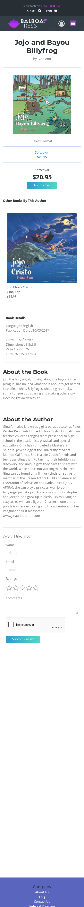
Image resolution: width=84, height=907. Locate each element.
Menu (74, 23)
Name (10, 545)
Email (10, 562)
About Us (42, 892)
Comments (14, 598)
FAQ (42, 897)
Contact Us (42, 901)
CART (49, 11)
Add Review (17, 536)
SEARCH (32, 11)
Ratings (11, 578)
